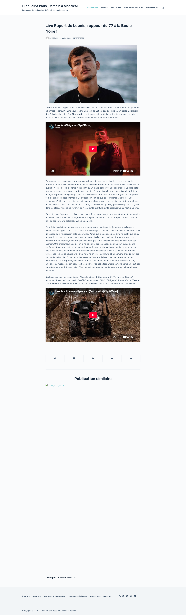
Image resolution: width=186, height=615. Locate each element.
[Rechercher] (163, 8)
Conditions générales (77, 596)
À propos (26, 596)
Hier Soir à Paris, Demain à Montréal (50, 6)
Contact (37, 596)
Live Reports (92, 7)
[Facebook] (55, 358)
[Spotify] (131, 596)
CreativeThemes (68, 610)
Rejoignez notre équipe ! (54, 596)
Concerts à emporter (133, 7)
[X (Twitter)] (74, 358)
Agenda (104, 7)
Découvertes (152, 7)
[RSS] (135, 596)
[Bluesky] (111, 358)
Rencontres (116, 7)
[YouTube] (127, 596)
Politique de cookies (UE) (100, 596)
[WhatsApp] (93, 358)
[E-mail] (130, 358)
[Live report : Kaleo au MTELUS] (93, 478)
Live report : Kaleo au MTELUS (61, 577)
